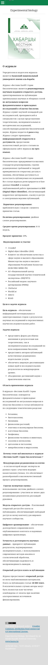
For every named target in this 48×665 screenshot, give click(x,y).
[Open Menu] (2, 2)
